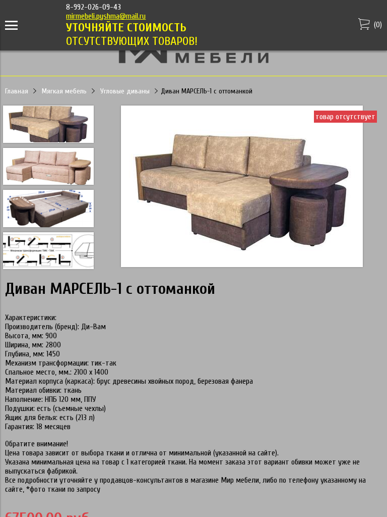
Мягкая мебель (64, 91)
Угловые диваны (125, 91)
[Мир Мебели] (193, 61)
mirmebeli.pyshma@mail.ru (106, 16)
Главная (16, 91)
